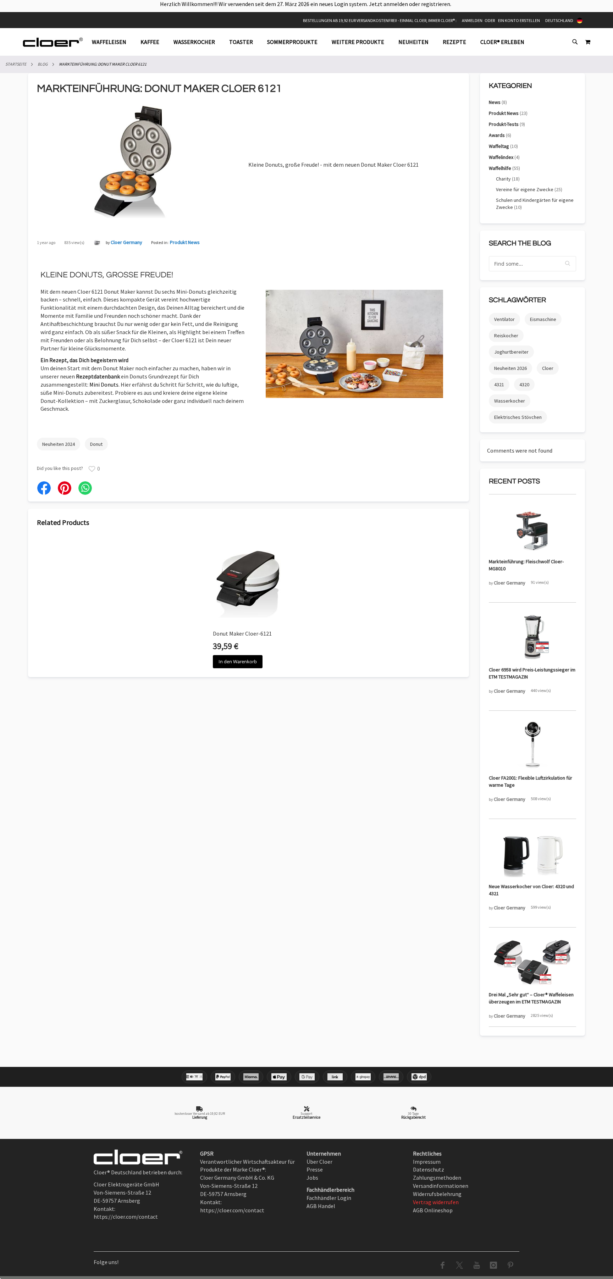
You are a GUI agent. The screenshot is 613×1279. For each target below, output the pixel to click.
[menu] (311, 42)
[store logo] (53, 42)
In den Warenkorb (238, 661)
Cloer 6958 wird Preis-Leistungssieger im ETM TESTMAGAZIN (532, 673)
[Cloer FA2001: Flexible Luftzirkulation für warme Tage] (532, 745)
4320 (524, 384)
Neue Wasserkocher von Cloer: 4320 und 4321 (531, 890)
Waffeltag (503, 146)
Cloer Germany (126, 242)
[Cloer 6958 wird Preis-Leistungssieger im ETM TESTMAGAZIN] (532, 637)
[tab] (311, 42)
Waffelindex (504, 157)
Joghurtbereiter (511, 352)
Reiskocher (506, 335)
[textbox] (532, 263)
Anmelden (472, 20)
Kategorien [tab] (510, 85)
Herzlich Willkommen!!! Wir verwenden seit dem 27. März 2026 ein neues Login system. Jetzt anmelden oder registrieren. (306, 3)
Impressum (427, 1161)
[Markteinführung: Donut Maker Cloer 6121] (138, 216)
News (498, 102)
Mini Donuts (103, 384)
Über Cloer (319, 1161)
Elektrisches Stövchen (518, 417)
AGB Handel (320, 1205)
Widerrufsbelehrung (437, 1193)
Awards (500, 135)
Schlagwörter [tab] (517, 300)
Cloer (547, 368)
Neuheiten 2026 (510, 368)
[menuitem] (112, 42)
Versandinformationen (440, 1185)
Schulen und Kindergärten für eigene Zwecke (535, 203)
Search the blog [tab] (520, 243)
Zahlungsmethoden (437, 1177)
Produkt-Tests (507, 124)
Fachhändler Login (328, 1197)
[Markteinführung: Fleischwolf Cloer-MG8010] (532, 528)
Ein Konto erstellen (519, 20)
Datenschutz (428, 1169)
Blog (43, 64)
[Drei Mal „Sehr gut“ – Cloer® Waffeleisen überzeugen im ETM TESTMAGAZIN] (532, 961)
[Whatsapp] (85, 488)
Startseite (15, 64)
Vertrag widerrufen (436, 1202)
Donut (96, 444)
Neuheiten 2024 (58, 444)
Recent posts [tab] (514, 481)
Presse (314, 1169)
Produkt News (185, 242)
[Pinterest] (64, 488)
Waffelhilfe (504, 168)
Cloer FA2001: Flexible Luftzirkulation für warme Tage (530, 781)
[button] (568, 263)
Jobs (312, 1177)
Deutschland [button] (559, 20)
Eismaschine (543, 319)
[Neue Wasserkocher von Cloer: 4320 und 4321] (532, 853)
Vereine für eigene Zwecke (529, 189)
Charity (508, 179)
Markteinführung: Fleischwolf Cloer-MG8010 (526, 565)
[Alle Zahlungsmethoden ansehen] (306, 1076)
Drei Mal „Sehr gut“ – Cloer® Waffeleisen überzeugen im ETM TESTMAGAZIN (531, 998)
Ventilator (504, 319)
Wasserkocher (509, 401)
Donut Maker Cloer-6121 (242, 633)
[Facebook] (44, 488)
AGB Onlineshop (433, 1210)
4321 (499, 384)
